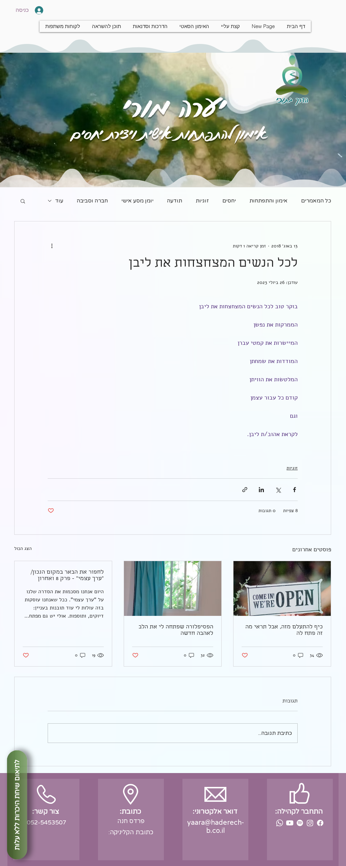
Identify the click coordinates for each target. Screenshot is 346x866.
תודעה (174, 200)
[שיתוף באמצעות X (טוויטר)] (278, 489)
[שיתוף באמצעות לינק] (245, 489)
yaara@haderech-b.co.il (215, 827)
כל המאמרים (316, 200)
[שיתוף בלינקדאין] (261, 489)
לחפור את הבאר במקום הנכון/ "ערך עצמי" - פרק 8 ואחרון (67, 575)
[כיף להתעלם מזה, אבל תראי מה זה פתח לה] (282, 588)
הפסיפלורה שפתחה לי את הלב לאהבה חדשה (176, 630)
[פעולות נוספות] (52, 246)
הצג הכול (23, 548)
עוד (59, 200)
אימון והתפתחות (268, 200)
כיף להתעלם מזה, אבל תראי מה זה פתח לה (284, 630)
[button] (23, 200)
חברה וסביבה (92, 200)
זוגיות (202, 200)
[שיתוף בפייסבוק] (294, 489)
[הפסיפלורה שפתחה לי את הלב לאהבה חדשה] (172, 588)
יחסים (229, 200)
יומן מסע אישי (137, 200)
